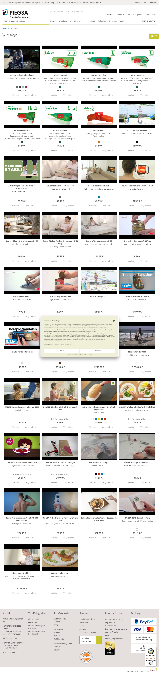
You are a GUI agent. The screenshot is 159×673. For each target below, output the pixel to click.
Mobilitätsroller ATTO (137, 352)
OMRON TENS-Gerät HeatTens (137, 518)
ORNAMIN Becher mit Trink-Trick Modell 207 (60, 408)
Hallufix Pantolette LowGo (137, 296)
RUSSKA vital (59, 639)
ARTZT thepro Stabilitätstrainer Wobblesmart (21, 187)
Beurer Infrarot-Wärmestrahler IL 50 (137, 186)
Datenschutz (110, 625)
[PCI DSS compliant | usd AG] (86, 657)
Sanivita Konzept (141, 2)
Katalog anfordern (87, 619)
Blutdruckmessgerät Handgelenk (36, 632)
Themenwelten (148, 21)
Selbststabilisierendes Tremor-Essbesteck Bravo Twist (99, 519)
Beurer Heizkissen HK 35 (98, 186)
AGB (107, 635)
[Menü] (155, 648)
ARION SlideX (98, 130)
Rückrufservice (11, 648)
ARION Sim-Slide (60, 130)
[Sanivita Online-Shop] (25, 13)
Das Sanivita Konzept (114, 619)
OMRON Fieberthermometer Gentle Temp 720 (60, 519)
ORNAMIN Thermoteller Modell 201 (22, 462)
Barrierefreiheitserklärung (116, 629)
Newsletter (84, 622)
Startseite (6, 29)
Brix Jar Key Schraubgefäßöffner (137, 241)
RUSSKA (57, 632)
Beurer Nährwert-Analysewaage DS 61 (22, 241)
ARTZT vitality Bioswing (137, 130)
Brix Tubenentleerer (21, 296)
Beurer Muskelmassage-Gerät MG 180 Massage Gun (22, 519)
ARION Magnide (137, 75)
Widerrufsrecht (111, 632)
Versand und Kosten (88, 632)
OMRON (57, 646)
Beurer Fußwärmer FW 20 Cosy (60, 186)
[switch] (150, 663)
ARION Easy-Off (60, 75)
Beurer (57, 650)
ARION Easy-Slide (98, 75)
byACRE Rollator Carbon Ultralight (60, 462)
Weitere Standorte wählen (14, 21)
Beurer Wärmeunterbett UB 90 (99, 241)
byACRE (57, 636)
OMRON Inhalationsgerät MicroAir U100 (22, 407)
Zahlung (83, 629)
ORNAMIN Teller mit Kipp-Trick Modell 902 (137, 407)
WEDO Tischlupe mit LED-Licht (137, 462)
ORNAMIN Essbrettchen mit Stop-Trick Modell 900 (98, 408)
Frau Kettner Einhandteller (60, 573)
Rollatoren (32, 622)
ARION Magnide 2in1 (22, 130)
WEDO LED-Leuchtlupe (98, 462)
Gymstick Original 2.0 (99, 296)
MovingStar (58, 621)
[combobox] (66, 11)
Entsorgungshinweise (114, 638)
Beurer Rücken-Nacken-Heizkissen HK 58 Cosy (60, 242)
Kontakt (153, 2)
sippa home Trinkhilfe (21, 573)
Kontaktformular (12, 645)
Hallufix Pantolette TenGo (22, 352)
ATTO (56, 625)
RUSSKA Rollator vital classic (22, 75)
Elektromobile (34, 619)
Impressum (110, 622)
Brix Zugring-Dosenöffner (60, 296)
